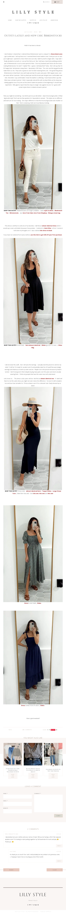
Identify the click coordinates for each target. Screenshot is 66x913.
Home (10, 20)
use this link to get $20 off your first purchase (46, 235)
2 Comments (28, 729)
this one (36, 493)
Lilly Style (33, 894)
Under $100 (54, 20)
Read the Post (12, 776)
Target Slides (46, 491)
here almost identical (33, 345)
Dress (23, 705)
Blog (35, 32)
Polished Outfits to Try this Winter (53, 770)
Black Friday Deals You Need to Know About (33, 770)
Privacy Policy (33, 900)
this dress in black (46, 230)
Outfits (32, 20)
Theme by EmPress (45, 911)
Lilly (11, 851)
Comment (37, 793)
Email (5, 801)
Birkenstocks (14, 213)
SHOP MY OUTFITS (20, 20)
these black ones (56, 54)
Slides (44, 345)
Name (5, 793)
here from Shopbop (40, 213)
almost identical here (33, 491)
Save (53, 729)
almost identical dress (49, 226)
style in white (48, 210)
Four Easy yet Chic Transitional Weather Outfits (13, 770)
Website (5, 808)
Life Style (43, 20)
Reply (59, 845)
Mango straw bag (54, 213)
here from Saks (28, 213)
